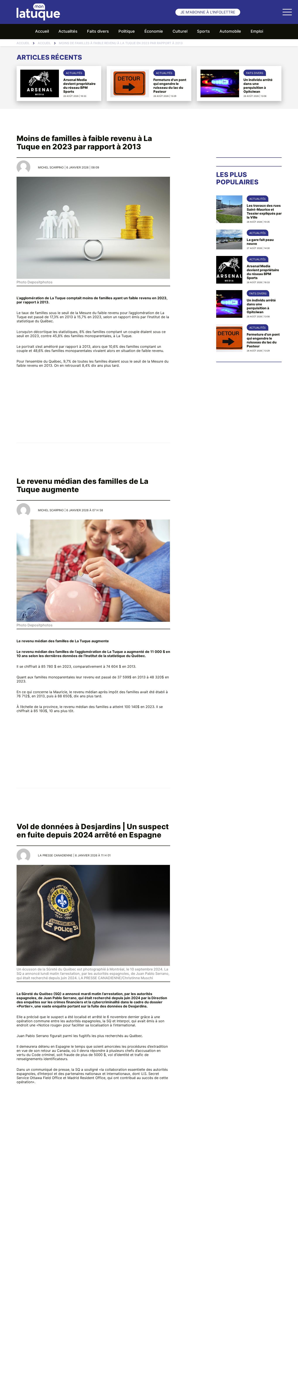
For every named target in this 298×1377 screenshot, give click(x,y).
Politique (126, 31)
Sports (203, 31)
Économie (153, 31)
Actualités (67, 31)
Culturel (180, 31)
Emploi (257, 31)
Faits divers (98, 31)
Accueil (42, 31)
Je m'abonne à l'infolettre (207, 12)
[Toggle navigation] (287, 12)
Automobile (230, 31)
